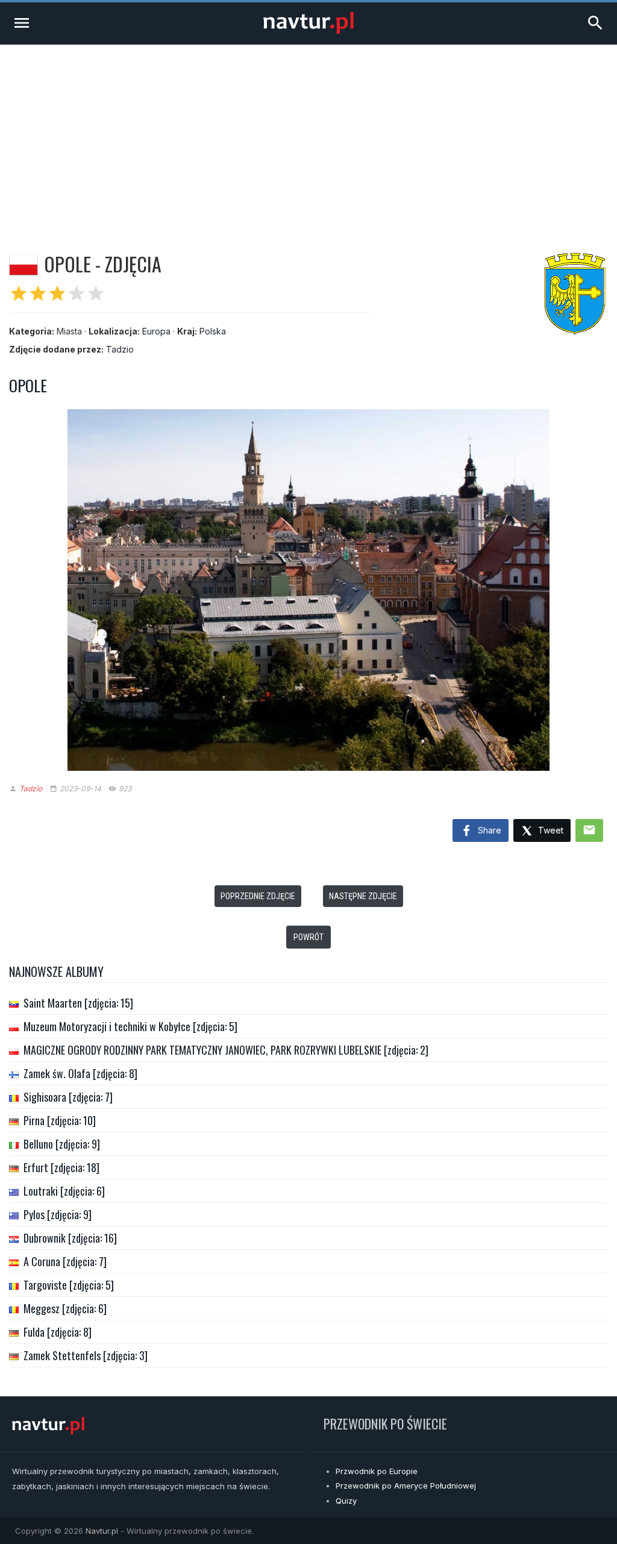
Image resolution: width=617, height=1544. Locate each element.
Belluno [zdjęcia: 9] (61, 1144)
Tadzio (120, 349)
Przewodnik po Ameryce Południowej (406, 1485)
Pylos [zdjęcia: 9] (57, 1214)
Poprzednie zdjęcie (258, 896)
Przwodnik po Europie (377, 1471)
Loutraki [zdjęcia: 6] (64, 1191)
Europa (156, 331)
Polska (212, 331)
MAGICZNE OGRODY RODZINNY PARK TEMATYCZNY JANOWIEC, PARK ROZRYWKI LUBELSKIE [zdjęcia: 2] (225, 1050)
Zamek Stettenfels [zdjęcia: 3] (85, 1355)
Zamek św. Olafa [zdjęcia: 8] (80, 1073)
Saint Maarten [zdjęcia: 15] (78, 1003)
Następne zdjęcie (363, 896)
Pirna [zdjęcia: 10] (59, 1120)
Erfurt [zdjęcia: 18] (61, 1167)
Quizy (346, 1500)
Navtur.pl (102, 1531)
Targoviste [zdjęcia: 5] (68, 1285)
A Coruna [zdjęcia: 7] (65, 1261)
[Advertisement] (308, 135)
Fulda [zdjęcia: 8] (57, 1332)
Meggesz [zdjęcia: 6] (65, 1308)
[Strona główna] (308, 30)
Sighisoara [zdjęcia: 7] (68, 1097)
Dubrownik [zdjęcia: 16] (70, 1238)
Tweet (549, 830)
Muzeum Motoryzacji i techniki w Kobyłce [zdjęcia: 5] (130, 1026)
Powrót (308, 937)
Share (488, 830)
